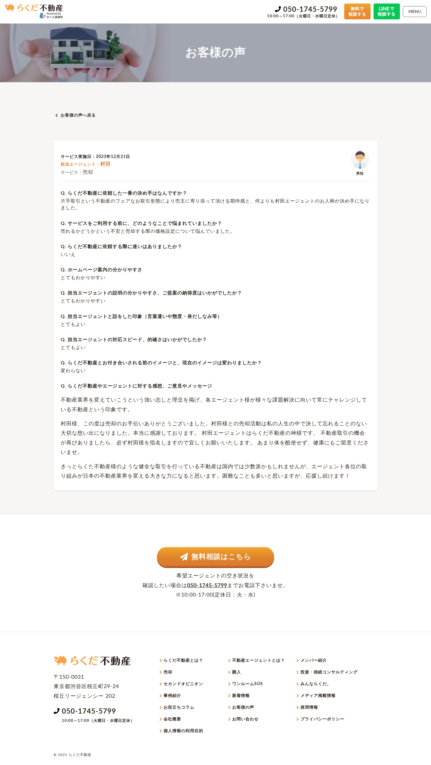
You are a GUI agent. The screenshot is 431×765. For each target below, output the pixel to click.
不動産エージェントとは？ (258, 660)
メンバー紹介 (314, 660)
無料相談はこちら (221, 556)
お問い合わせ (245, 719)
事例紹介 (172, 696)
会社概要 (172, 719)
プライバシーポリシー (323, 719)
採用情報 (309, 707)
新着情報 (241, 696)
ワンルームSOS (247, 684)
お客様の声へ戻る (78, 115)
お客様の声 (243, 707)
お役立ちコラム (179, 707)
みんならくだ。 (316, 684)
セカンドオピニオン (183, 684)
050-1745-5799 (310, 9)
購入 (236, 672)
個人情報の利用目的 (183, 731)
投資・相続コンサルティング (329, 672)
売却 (168, 672)
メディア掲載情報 (318, 696)
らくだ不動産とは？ (183, 660)
